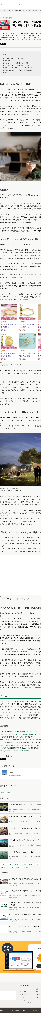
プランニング (24, 991)
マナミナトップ (5, 10)
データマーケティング (7, 864)
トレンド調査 (25, 867)
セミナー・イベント (25, 1003)
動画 (37, 991)
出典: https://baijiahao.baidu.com (9, 488)
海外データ (18, 10)
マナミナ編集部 (13, 885)
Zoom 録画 (3, 867)
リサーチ (22, 989)
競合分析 (24, 864)
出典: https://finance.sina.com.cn (9, 597)
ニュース (38, 997)
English (38, 994)
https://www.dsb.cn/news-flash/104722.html (15, 751)
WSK (10, 823)
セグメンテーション (14, 867)
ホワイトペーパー (25, 1000)
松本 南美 (11, 811)
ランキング (23, 994)
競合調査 (17, 864)
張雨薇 (11, 772)
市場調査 (31, 864)
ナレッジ (22, 997)
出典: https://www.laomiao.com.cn (9, 363)
